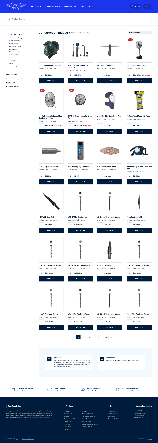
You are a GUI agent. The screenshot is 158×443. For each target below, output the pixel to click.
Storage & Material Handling (90, 424)
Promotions (85, 6)
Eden (150, 439)
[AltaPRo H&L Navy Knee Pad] (109, 101)
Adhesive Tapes (68, 414)
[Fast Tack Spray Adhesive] (80, 152)
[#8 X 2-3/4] (139, 299)
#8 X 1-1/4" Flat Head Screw (108, 217)
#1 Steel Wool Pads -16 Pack (138, 116)
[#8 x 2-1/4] (80, 299)
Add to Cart (51, 81)
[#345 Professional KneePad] (51, 51)
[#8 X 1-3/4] (139, 251)
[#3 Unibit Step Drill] (109, 251)
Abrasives (67, 411)
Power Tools (85, 419)
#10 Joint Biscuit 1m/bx (106, 167)
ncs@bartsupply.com (12, 86)
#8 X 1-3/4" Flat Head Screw (138, 266)
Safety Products (86, 421)
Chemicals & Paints (69, 419)
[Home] (16, 6)
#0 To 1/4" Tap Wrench (106, 66)
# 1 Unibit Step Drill (46, 217)
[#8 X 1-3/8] (51, 251)
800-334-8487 (10, 83)
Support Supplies (87, 426)
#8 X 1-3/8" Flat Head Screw (50, 266)
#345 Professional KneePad (50, 66)
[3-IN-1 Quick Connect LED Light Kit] (80, 51)
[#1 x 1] (51, 152)
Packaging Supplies (88, 414)
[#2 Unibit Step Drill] (139, 202)
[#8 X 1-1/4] (109, 202)
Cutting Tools (68, 421)
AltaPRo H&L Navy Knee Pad (109, 116)
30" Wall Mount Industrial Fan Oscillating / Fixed (50, 117)
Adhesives (67, 416)
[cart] (147, 6)
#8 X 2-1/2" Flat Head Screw (108, 314)
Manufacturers (70, 6)
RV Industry (12, 60)
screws (11, 63)
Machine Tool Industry (15, 46)
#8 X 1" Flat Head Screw (77, 217)
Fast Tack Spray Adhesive (78, 167)
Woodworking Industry (15, 66)
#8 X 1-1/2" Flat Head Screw (79, 266)
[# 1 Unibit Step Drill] (51, 202)
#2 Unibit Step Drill (134, 217)
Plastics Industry (13, 55)
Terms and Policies (113, 419)
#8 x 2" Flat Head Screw (48, 314)
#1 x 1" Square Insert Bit (48, 167)
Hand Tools (67, 426)
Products (35, 6)
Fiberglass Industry (14, 41)
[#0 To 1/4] (109, 51)
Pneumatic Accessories (88, 416)
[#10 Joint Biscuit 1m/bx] (109, 152)
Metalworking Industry (15, 52)
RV (9, 57)
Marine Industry (13, 49)
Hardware (67, 429)
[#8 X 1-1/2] (80, 251)
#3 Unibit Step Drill (104, 266)
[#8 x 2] (51, 299)
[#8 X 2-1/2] (109, 299)
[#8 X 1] (80, 202)
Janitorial (84, 411)
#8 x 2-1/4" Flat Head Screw (79, 314)
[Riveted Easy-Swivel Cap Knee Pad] (139, 152)
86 (106, 337)
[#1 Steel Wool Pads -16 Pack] (139, 101)
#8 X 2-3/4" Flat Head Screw (138, 314)
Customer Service (52, 6)
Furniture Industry (14, 43)
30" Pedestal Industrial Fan (138, 66)
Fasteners (67, 424)
